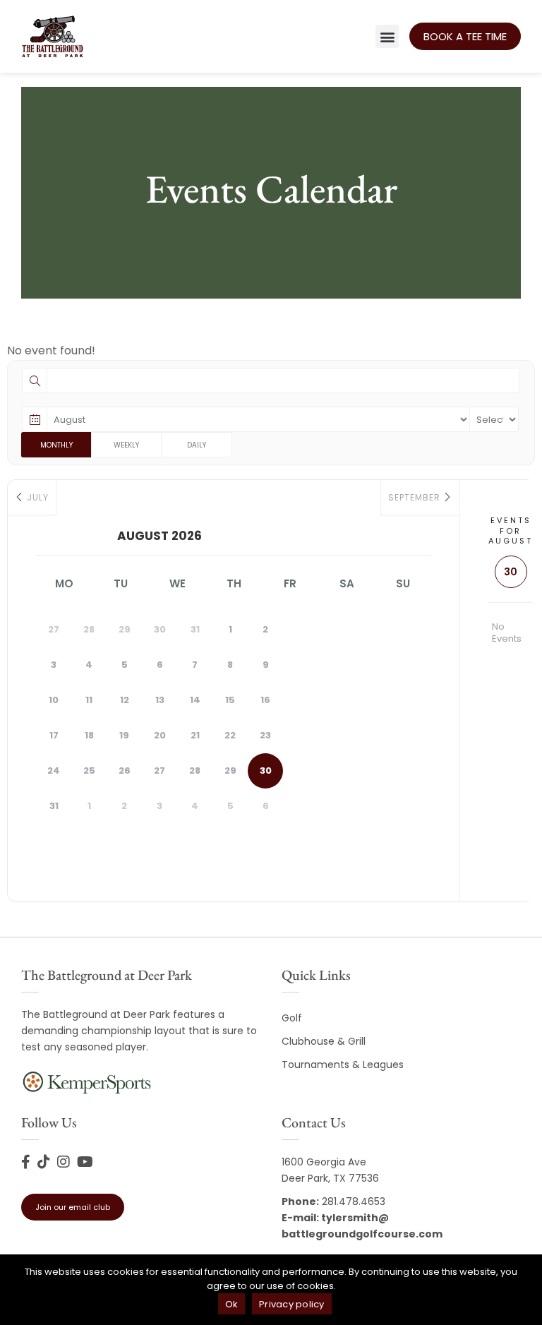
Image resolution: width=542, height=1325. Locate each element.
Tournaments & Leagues (343, 1064)
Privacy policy (292, 1304)
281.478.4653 (353, 1201)
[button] (387, 36)
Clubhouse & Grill (324, 1041)
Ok (232, 1304)
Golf (292, 1018)
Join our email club (72, 1207)
